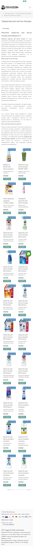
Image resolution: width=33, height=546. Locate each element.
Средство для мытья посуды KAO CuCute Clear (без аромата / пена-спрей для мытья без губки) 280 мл (8, 269)
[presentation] (1, 501)
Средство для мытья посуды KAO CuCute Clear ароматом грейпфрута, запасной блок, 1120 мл (23, 337)
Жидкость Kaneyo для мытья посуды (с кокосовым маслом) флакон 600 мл (8, 167)
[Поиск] (30, 25)
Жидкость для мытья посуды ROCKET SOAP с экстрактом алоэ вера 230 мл (23, 167)
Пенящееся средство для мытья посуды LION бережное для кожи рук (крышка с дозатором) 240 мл (23, 201)
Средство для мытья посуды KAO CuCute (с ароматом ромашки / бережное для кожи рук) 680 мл (8, 235)
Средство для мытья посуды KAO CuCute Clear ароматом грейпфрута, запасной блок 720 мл (8, 337)
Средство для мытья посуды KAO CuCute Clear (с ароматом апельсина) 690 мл (8, 303)
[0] (23, 3)
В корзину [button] (7, 179)
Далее (29, 489)
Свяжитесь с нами (7, 522)
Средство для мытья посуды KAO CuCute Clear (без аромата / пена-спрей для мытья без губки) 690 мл (23, 269)
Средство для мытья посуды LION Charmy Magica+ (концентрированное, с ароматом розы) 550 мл (8, 405)
